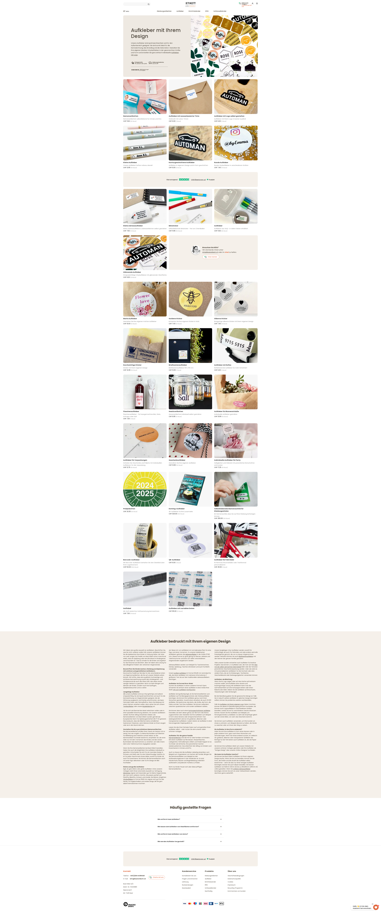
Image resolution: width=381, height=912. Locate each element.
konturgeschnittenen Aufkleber (199, 711)
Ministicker (126, 773)
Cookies (230, 882)
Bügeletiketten (148, 706)
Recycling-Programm (235, 888)
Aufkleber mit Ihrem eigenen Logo (232, 704)
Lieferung (185, 882)
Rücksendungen (187, 885)
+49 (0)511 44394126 (137, 876)
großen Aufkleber (180, 673)
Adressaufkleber (191, 654)
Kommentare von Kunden (237, 891)
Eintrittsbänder (194, 11)
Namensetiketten (175, 738)
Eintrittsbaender (210, 882)
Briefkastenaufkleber (246, 656)
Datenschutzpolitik (234, 879)
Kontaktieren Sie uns (189, 876)
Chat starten (212, 257)
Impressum (232, 885)
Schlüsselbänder (220, 11)
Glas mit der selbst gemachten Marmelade (236, 666)
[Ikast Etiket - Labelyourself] (190, 5)
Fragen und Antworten (190, 879)
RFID (207, 11)
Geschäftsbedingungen (236, 876)
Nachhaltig (208, 891)
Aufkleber (180, 11)
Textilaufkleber (128, 706)
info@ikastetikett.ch (210, 252)
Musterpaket (186, 888)
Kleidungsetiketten (164, 11)
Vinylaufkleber (128, 779)
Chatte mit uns (158, 877)
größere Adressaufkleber (241, 769)
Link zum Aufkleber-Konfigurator (184, 690)
